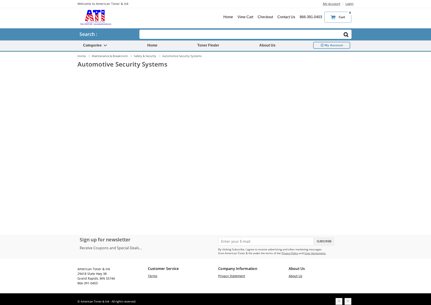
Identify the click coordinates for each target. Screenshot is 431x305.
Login (349, 4)
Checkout (265, 17)
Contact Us (286, 17)
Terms (152, 276)
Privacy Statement (231, 276)
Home (228, 17)
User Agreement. (315, 253)
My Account (331, 4)
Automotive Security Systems (182, 56)
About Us (267, 45)
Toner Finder (208, 45)
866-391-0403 (311, 17)
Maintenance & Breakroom (110, 56)
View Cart (245, 17)
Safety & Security (145, 56)
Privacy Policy (289, 253)
